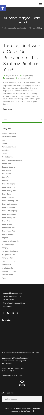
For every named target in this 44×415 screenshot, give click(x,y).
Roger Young (28, 75)
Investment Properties (10, 241)
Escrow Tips (6, 163)
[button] (3, 8)
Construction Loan (9, 147)
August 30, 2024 (12, 75)
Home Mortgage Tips (10, 211)
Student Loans (7, 275)
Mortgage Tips (7, 258)
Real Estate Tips (8, 268)
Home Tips (6, 221)
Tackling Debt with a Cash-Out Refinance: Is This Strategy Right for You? (21, 57)
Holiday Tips (6, 174)
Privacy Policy (8, 300)
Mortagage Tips (8, 244)
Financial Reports (8, 167)
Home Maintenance (9, 204)
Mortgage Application (10, 251)
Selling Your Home (9, 271)
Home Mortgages (9, 214)
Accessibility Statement (12, 293)
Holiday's (5, 177)
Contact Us (7, 306)
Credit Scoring (7, 157)
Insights (5, 238)
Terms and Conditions (12, 296)
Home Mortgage (8, 207)
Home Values (7, 224)
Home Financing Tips (10, 201)
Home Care (6, 194)
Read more (7, 109)
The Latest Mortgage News (14, 303)
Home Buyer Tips (8, 187)
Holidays (5, 180)
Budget (4, 143)
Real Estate (6, 264)
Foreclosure (6, 170)
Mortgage (10, 78)
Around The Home (9, 133)
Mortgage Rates (8, 254)
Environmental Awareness (12, 160)
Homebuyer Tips (8, 227)
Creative (5, 150)
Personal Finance (8, 261)
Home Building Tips (9, 184)
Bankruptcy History (9, 137)
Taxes (4, 278)
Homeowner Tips (8, 231)
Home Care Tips (8, 197)
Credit (4, 153)
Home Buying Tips (9, 190)
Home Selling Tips (8, 217)
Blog (3, 140)
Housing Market (8, 234)
